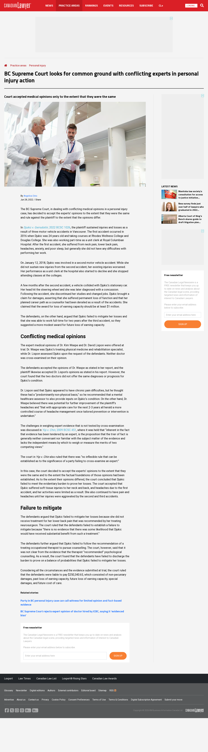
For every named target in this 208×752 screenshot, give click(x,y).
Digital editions (37, 690)
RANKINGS (91, 5)
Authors (51, 690)
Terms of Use (99, 699)
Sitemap (102, 690)
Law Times (24, 678)
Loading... (191, 6)
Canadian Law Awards (104, 678)
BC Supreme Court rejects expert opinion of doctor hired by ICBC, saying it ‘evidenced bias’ (72, 613)
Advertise (9, 699)
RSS (111, 690)
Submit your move (173, 699)
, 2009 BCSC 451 (59, 430)
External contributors (68, 690)
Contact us (33, 699)
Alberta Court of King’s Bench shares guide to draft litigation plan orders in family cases (190, 219)
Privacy (45, 699)
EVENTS (108, 5)
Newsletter (21, 690)
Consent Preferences (79, 699)
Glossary (8, 690)
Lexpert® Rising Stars (74, 678)
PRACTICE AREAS (69, 5)
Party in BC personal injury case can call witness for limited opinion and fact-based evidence (71, 603)
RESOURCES (126, 5)
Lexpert (8, 678)
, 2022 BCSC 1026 (46, 227)
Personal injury (37, 65)
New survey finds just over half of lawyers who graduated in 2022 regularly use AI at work (191, 206)
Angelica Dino (30, 195)
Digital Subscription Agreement (146, 699)
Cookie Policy (59, 699)
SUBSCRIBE (146, 5)
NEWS (49, 5)
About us (21, 699)
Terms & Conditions (118, 699)
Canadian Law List (46, 678)
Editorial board (88, 690)
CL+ (161, 5)
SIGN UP (118, 655)
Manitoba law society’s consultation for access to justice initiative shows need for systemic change (190, 194)
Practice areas (18, 65)
